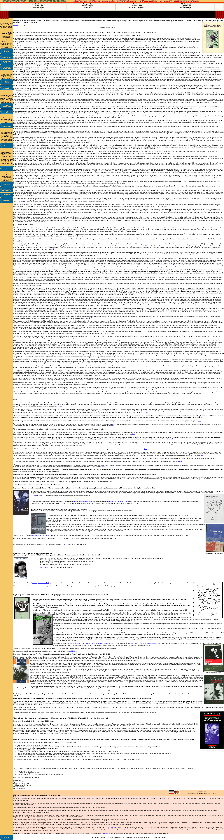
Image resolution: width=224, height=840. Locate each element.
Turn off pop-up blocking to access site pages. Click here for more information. (6, 34)
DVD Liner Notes (38, 7)
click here (63, 544)
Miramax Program (87, 5)
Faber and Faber (122, 501)
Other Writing (87, 7)
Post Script (136, 4)
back (60, 406)
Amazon (75, 501)
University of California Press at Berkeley (84, 643)
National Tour (38, 5)
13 (124, 356)
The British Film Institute (149, 643)
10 (53, 249)
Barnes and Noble (86, 501)
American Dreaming (38, 4)
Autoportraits (87, 4)
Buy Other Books (186, 7)
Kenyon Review (186, 5)
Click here (34, 495)
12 (91, 317)
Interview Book (137, 5)
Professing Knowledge (136, 7)
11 (175, 266)
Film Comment (186, 4)
